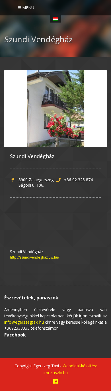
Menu (27, 7)
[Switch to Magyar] (55, 19)
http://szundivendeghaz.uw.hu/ (34, 257)
